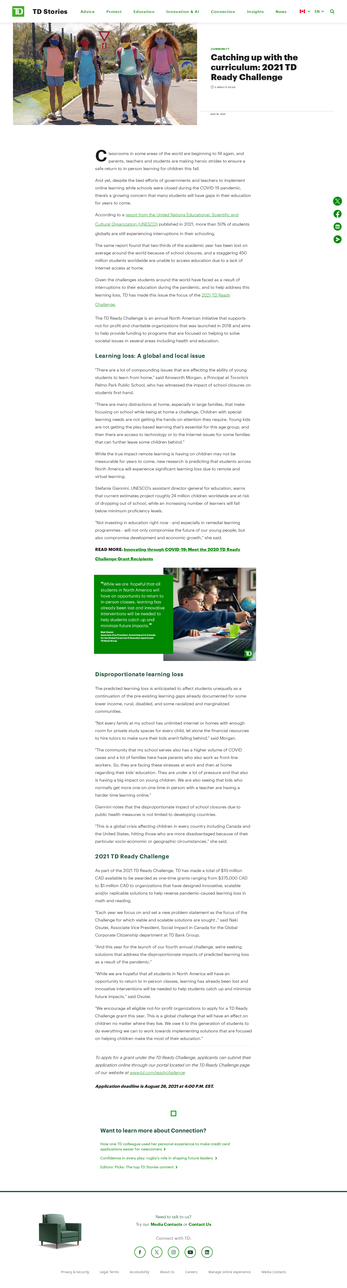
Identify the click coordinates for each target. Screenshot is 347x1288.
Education (144, 11)
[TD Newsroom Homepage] (18, 15)
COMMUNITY (220, 48)
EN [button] (317, 11)
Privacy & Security (75, 1272)
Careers (191, 1272)
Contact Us (200, 1224)
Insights (255, 11)
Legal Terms (109, 1272)
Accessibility (139, 1272)
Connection (223, 11)
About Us (167, 1272)
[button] (305, 11)
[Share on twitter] (337, 201)
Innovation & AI (182, 11)
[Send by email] (337, 239)
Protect (114, 11)
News (281, 11)
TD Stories (50, 11)
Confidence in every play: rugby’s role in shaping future (157, 1158)
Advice (87, 11)
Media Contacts (166, 1224)
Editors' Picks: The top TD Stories (137, 1167)
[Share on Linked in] (337, 226)
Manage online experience (229, 1272)
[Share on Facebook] (337, 214)
